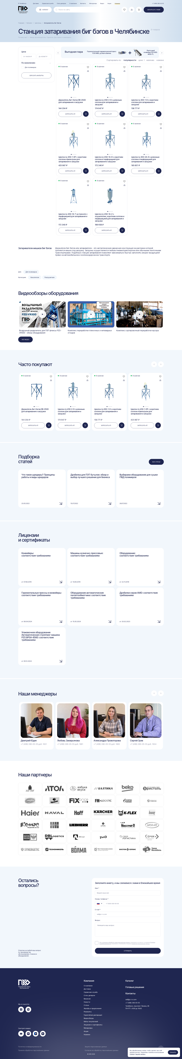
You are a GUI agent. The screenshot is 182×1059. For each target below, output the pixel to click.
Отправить (128, 951)
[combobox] (99, 903)
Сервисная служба (47, 3)
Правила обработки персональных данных (33, 1050)
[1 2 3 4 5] (73, 69)
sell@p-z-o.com (130, 999)
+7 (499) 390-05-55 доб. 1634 (143, 744)
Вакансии (87, 999)
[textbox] (97, 903)
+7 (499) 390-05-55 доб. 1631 (34, 744)
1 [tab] (71, 97)
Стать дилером (61, 3)
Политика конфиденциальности (29, 1047)
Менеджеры (93, 3)
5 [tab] (75, 97)
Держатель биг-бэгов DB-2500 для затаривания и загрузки (72, 101)
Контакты (83, 3)
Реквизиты (88, 1012)
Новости (87, 1002)
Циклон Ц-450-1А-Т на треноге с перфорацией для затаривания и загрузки (72, 216)
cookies (132, 1054)
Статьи (86, 1005)
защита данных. (141, 1054)
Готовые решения (134, 987)
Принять (173, 1052)
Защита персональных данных (96, 1047)
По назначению (28, 63)
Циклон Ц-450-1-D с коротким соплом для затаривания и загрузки (144, 102)
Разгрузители (49, 277)
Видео (102, 3)
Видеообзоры (89, 1018)
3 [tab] (73, 97)
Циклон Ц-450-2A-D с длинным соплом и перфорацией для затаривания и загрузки (145, 159)
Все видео (25, 339)
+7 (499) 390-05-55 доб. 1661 (70, 744)
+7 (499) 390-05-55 (158, 3)
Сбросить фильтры (36, 75)
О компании (73, 3)
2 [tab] (72, 97)
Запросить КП (70, 114)
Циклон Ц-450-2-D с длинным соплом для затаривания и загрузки (108, 102)
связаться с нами (153, 9)
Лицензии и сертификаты (93, 1025)
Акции (109, 3)
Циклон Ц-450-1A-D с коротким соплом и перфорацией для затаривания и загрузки (109, 159)
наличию (150, 60)
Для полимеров (31, 272)
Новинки (117, 3)
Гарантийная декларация (93, 1015)
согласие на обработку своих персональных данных (116, 942)
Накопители (34, 277)
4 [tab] (74, 97)
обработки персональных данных (141, 943)
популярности (130, 60)
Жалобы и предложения (92, 1008)
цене (140, 60)
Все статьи (156, 462)
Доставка (36, 3)
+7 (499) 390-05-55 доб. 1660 (107, 744)
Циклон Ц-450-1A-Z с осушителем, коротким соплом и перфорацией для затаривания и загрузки (109, 217)
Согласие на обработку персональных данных (101, 1050)
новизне (160, 60)
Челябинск (23, 3)
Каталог (129, 981)
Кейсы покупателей (91, 1021)
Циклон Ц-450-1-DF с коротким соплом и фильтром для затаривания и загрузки (72, 159)
